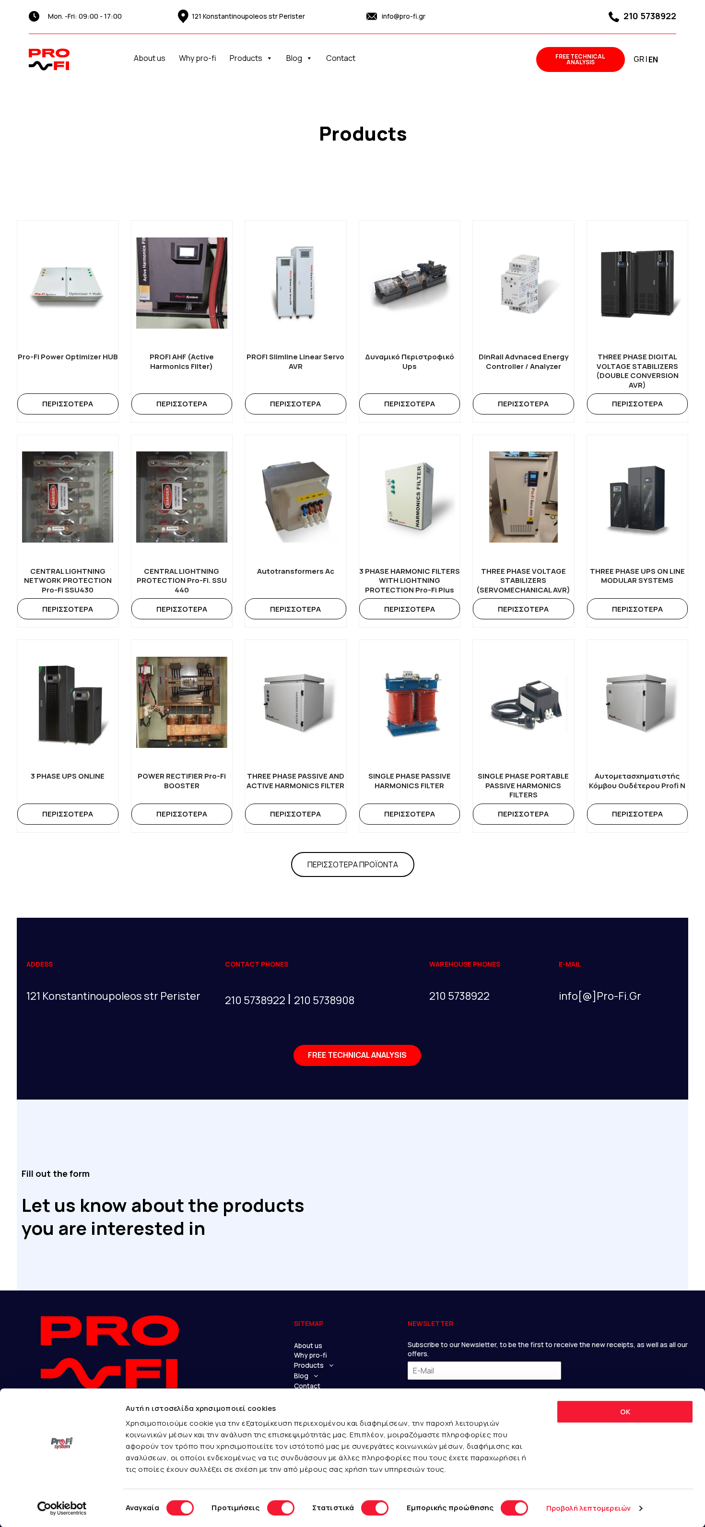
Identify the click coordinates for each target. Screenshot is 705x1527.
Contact (340, 58)
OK (625, 1412)
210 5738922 (649, 16)
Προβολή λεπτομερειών (588, 1508)
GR (639, 59)
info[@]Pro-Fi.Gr (600, 996)
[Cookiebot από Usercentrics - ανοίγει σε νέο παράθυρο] (62, 1508)
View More (67, 403)
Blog (294, 58)
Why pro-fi (197, 58)
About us (149, 58)
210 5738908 (324, 1000)
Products (246, 58)
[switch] (280, 1507)
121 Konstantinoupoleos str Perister (248, 16)
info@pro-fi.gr (403, 16)
